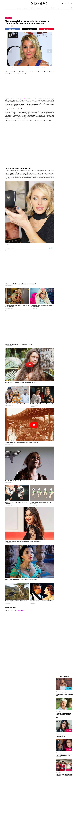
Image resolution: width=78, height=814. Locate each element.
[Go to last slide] (10, 51)
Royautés (39, 8)
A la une (19, 8)
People (25, 8)
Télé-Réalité (32, 8)
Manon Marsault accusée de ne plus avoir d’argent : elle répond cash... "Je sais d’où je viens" (64, 694)
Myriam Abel (23, 99)
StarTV (52, 8)
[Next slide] (49, 51)
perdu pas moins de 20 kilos (20, 103)
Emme (14, 25)
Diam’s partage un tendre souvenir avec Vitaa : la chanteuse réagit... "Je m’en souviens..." (64, 755)
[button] (62, 4)
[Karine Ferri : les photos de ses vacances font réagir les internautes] (64, 726)
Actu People (69, 730)
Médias (46, 8)
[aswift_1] (39, 12)
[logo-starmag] (39, 3)
